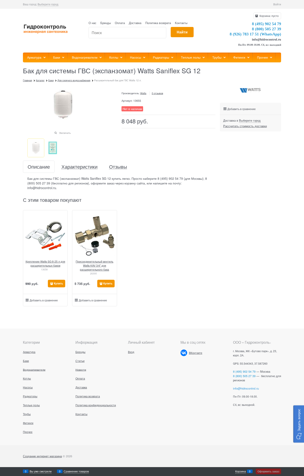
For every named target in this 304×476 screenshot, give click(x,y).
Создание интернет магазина (42, 456)
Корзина (240, 471)
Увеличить (65, 133)
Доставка (135, 23)
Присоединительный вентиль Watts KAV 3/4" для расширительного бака (94, 265)
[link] (48, 4)
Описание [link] (39, 166)
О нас (92, 23)
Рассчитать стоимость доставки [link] (245, 126)
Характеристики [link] (79, 166)
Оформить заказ (268, 471)
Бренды (105, 23)
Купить (58, 283)
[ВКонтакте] (183, 352)
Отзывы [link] (118, 166)
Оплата (120, 23)
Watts (143, 93)
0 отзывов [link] (157, 93)
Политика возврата (158, 23)
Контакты (181, 23)
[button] (298, 424)
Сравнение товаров (76, 471)
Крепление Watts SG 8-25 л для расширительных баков (45, 263)
